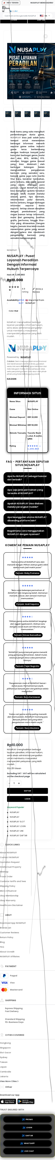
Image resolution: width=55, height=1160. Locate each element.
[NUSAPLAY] (14, 11)
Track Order (6, 876)
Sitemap (4, 871)
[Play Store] (25, 1102)
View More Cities (8, 1081)
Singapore (5, 1047)
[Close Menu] (3, 11)
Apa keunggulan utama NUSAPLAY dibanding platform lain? (27, 519)
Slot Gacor (5, 1052)
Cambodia (5, 1071)
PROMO (29, 1118)
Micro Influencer (8, 890)
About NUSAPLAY (8, 852)
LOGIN (14, 19)
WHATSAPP (29, 1143)
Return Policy (6, 937)
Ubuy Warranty (8, 900)
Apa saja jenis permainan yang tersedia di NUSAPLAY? (25, 491)
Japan (3, 1067)
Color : (13, 311)
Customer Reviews (9, 932)
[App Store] (8, 1102)
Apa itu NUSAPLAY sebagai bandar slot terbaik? (27, 478)
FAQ (2, 947)
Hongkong (5, 1043)
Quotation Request (10, 862)
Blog (2, 942)
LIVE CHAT (29, 1151)
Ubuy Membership (9, 895)
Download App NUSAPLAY (13, 923)
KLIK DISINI (11, 379)
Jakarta (4, 1076)
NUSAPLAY (15, 137)
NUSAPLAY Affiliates (10, 956)
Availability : (13, 301)
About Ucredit (7, 951)
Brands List (5, 927)
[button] (45, 36)
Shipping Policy (7, 886)
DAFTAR (41, 19)
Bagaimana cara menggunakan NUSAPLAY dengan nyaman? (25, 532)
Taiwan (3, 1062)
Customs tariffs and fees (13, 881)
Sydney (3, 1057)
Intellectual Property (10, 867)
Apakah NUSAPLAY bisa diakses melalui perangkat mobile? (25, 505)
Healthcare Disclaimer (11, 905)
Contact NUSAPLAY (9, 857)
